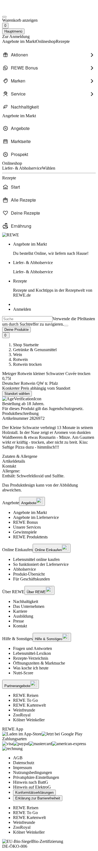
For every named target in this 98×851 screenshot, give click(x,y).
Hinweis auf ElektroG (32, 787)
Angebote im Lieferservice (36, 517)
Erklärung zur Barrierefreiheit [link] (37, 798)
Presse (18, 621)
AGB (18, 757)
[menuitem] (49, 54)
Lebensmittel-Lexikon (32, 653)
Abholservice (24, 569)
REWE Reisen (25, 695)
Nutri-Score (23, 673)
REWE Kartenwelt (29, 705)
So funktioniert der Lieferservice (41, 564)
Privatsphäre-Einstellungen (36, 777)
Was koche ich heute (30, 668)
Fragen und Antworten (32, 648)
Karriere (20, 611)
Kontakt (20, 626)
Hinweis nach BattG (30, 782)
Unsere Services (27, 527)
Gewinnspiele (25, 532)
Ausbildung (23, 616)
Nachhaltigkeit (25, 601)
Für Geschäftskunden (31, 579)
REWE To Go (25, 700)
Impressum (22, 767)
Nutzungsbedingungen (32, 772)
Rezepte (52, 288)
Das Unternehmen (28, 606)
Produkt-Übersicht (29, 574)
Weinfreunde (24, 710)
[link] (54, 249)
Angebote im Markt (30, 512)
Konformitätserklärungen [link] (34, 792)
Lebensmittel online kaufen (36, 559)
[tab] (49, 456)
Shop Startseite (26, 344)
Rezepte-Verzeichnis (30, 658)
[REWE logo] (10, 235)
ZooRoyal (21, 715)
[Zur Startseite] (20, 10)
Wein (17, 354)
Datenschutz (23, 762)
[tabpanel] (49, 473)
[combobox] (27, 319)
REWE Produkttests (30, 537)
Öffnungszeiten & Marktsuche (39, 663)
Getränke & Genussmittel (35, 349)
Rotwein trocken (27, 364)
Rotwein (20, 359)
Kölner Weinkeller (29, 719)
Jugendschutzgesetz (65, 408)
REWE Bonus (25, 522)
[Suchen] (66, 325)
